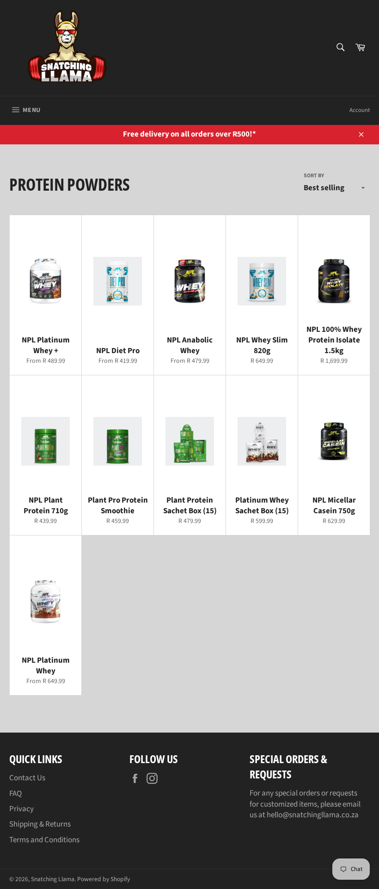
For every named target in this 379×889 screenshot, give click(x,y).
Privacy (21, 808)
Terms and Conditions (44, 839)
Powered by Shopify (103, 879)
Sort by (314, 176)
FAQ (15, 793)
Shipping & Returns (40, 824)
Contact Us (27, 777)
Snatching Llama (52, 879)
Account (359, 110)
